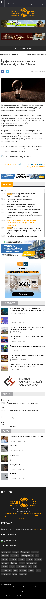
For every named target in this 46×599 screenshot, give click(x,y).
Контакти (20, 4)
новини (15, 552)
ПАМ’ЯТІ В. (13, 474)
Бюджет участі (6, 570)
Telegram (29, 164)
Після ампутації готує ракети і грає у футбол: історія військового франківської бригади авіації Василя (24, 215)
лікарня (4, 559)
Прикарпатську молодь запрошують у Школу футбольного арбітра (27, 347)
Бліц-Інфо (5, 556)
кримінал (13, 559)
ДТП (37, 556)
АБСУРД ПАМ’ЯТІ (15, 465)
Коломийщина (21, 567)
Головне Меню (24, 48)
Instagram (40, 164)
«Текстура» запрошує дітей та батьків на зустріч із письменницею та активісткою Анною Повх (25, 319)
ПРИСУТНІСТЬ (14, 446)
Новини (5, 592)
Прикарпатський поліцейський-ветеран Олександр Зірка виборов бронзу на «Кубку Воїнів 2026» (24, 230)
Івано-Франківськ (27, 556)
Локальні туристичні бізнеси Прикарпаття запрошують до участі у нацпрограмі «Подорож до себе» (27, 328)
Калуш (12, 567)
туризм (31, 570)
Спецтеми (19, 595)
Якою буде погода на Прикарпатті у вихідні (22, 236)
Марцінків (23, 570)
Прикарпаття (25, 552)
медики (4, 567)
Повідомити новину (35, 4)
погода (22, 563)
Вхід (14, 586)
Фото (23, 592)
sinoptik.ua (12, 427)
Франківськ (15, 556)
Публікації (8, 595)
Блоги (39, 592)
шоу (15, 570)
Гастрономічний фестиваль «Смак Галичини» (22, 411)
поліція (29, 559)
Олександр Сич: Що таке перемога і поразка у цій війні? (27, 437)
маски (15, 574)
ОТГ (35, 567)
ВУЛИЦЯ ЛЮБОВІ (15, 455)
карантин (35, 552)
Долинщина (6, 574)
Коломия (38, 559)
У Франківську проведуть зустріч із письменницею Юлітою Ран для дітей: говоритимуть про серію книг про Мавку (27, 310)
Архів (10, 4)
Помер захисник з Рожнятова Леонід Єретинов (23, 210)
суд (30, 567)
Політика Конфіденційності (28, 586)
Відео (31, 592)
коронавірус (6, 552)
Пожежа (21, 559)
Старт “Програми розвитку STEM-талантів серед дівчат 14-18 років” (26, 337)
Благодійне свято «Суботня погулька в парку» (23, 403)
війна (38, 570)
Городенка (23, 574)
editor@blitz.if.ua (25, 511)
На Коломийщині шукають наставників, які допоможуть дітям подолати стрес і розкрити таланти (26, 365)
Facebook (20, 164)
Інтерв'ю (15, 592)
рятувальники (31, 563)
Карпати (14, 563)
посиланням (37, 529)
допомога (5, 563)
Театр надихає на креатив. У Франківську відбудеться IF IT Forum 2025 (27, 356)
